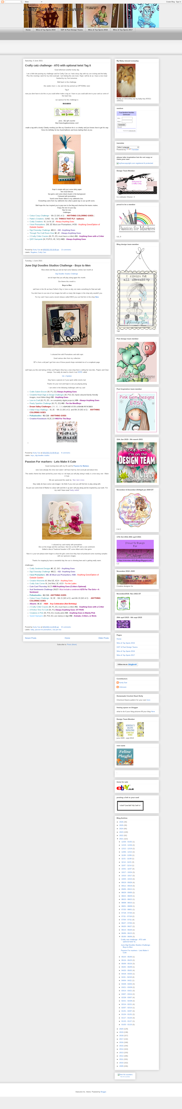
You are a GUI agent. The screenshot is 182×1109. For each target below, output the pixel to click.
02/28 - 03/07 (126, 997)
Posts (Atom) (72, 644)
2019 (121, 1032)
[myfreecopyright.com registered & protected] (135, 163)
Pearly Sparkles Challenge (40, 403)
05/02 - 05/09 (126, 967)
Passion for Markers (81, 466)
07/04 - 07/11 (126, 920)
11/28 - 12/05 (126, 855)
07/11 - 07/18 (126, 916)
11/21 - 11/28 (126, 859)
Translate (135, 150)
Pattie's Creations (37, 219)
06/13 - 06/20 (126, 930)
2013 (121, 1053)
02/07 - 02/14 (126, 1008)
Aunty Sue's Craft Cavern (52, 9)
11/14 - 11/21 (126, 862)
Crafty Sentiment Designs (40, 569)
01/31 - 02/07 (126, 1011)
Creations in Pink (36, 613)
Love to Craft (35, 400)
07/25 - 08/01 (126, 909)
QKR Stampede (36, 239)
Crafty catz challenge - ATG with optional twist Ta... (133, 941)
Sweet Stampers (36, 616)
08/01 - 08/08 (126, 906)
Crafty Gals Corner (37, 584)
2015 (121, 1046)
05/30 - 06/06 (126, 937)
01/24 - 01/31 (126, 1014)
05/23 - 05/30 (126, 957)
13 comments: (66, 250)
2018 (121, 1036)
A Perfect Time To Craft (39, 610)
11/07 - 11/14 (126, 865)
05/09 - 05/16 (126, 964)
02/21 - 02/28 (126, 1001)
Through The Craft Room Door (42, 233)
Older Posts (103, 638)
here (148, 700)
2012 (121, 1056)
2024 (121, 829)
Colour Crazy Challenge (39, 216)
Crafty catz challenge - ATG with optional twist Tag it (58, 65)
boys (32, 455)
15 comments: (66, 627)
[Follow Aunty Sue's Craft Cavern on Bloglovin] (127, 666)
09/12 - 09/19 (126, 886)
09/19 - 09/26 (126, 882)
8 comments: (66, 453)
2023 (121, 832)
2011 (121, 1059)
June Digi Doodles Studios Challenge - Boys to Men (58, 265)
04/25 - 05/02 (126, 970)
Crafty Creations (36, 222)
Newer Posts (30, 638)
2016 (121, 1042)
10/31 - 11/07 (126, 869)
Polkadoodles (35, 416)
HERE (80, 372)
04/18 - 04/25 (126, 974)
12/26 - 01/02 (126, 842)
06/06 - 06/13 (126, 933)
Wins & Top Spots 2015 (45, 30)
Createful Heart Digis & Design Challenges (47, 395)
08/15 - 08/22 (126, 899)
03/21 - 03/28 (126, 987)
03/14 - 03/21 (126, 991)
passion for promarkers (43, 630)
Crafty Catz (42, 252)
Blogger (103, 1092)
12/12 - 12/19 (126, 849)
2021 (121, 839)
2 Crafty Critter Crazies (39, 236)
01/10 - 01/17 (126, 1021)
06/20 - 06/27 (126, 926)
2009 (121, 1066)
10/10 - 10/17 (126, 876)
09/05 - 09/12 (126, 889)
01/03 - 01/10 (126, 1024)
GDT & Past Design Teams (72, 30)
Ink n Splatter (67, 376)
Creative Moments (37, 581)
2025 (121, 825)
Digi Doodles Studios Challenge (66, 274)
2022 (121, 835)
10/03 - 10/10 (126, 879)
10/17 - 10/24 (126, 872)
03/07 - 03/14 (126, 994)
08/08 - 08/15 (126, 903)
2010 (121, 1063)
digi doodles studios (42, 455)
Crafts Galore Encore (38, 392)
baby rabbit (74, 490)
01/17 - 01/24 (126, 1018)
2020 (121, 1029)
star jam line (56, 630)
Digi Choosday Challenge (40, 230)
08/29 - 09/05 (126, 892)
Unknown (122, 687)
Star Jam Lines (78, 480)
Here (97, 297)
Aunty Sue (123, 683)
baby (32, 630)
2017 (121, 1039)
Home (28, 30)
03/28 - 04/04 (126, 984)
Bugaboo (34, 252)
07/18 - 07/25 (126, 913)
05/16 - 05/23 (126, 960)
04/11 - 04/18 (126, 977)
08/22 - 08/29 (126, 896)
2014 (121, 1049)
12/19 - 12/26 (126, 845)
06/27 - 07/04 (126, 923)
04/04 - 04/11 (126, 980)
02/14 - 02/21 (126, 1004)
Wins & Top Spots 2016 (98, 30)
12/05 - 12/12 (126, 852)
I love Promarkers (37, 224)
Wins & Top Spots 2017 (123, 30)
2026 (121, 822)
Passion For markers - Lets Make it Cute (50, 461)
